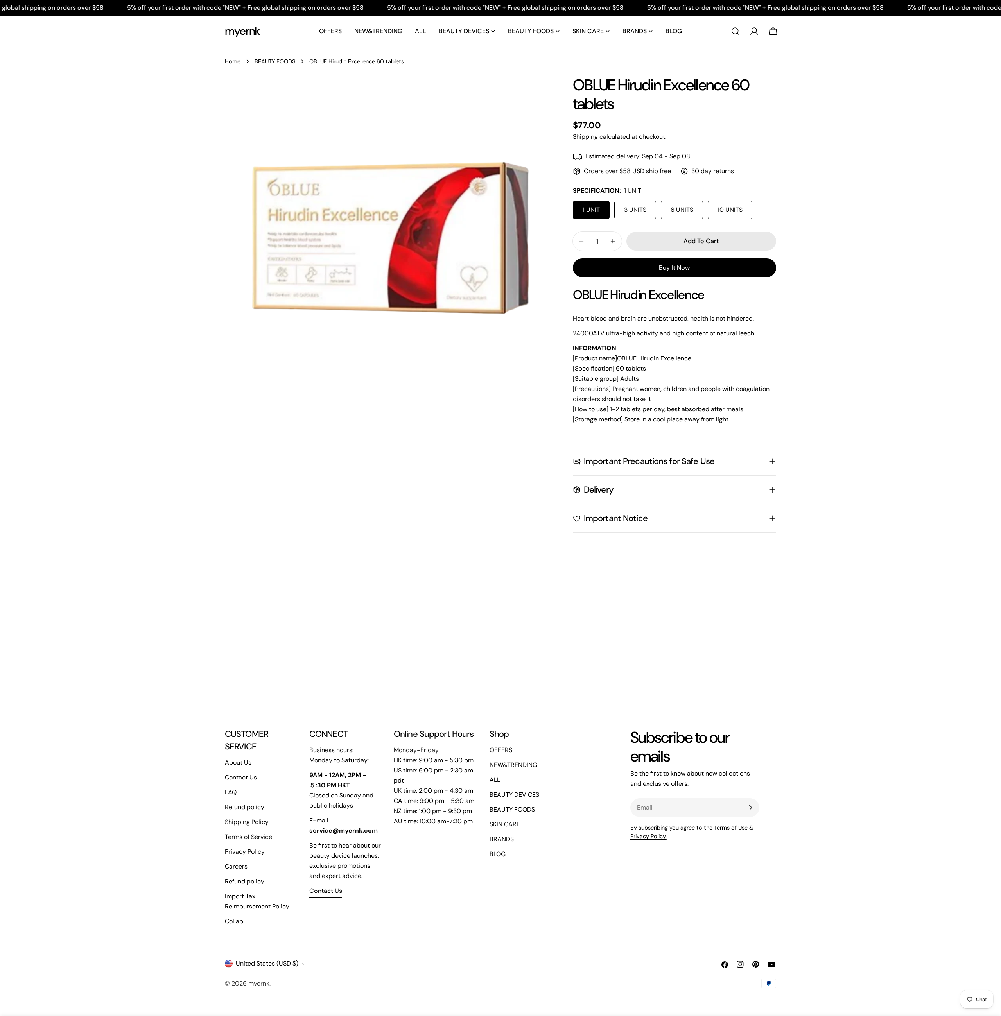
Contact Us (241, 777)
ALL (495, 780)
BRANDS (502, 839)
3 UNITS (635, 210)
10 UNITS (730, 210)
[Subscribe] (750, 807)
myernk (242, 31)
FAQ (231, 792)
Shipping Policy (247, 822)
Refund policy (244, 807)
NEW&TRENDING (513, 765)
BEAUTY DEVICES (514, 794)
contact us (325, 891)
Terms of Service (248, 837)
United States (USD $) (267, 963)
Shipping (585, 137)
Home (232, 61)
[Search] (735, 31)
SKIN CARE (505, 824)
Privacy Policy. (648, 836)
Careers (236, 866)
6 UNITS (682, 210)
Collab (234, 921)
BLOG (498, 854)
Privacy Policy (245, 852)
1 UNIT (591, 210)
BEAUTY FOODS (275, 61)
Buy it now (674, 267)
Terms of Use (731, 827)
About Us (238, 762)
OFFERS (501, 750)
